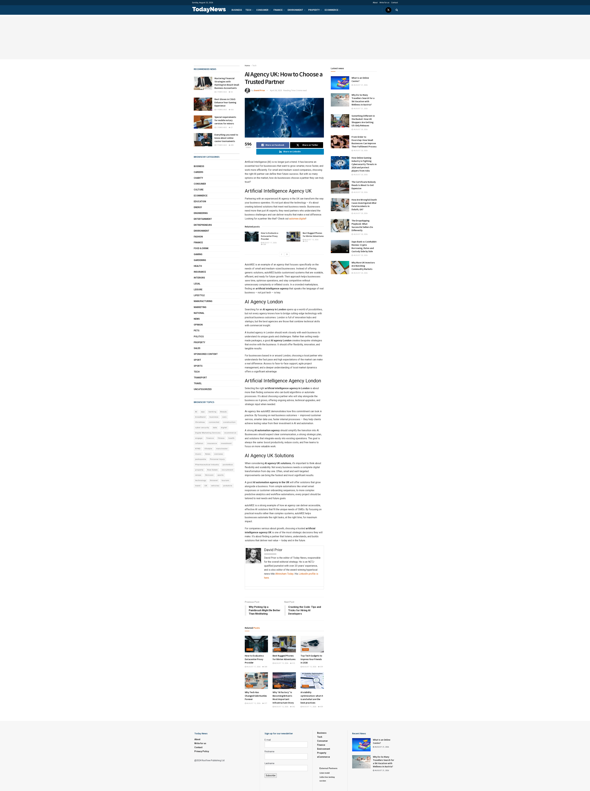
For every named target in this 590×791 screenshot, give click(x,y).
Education (200, 201)
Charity (198, 178)
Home (247, 66)
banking (212, 412)
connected (214, 422)
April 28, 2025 (276, 90)
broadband (200, 417)
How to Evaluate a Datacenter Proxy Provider (269, 236)
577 (265, 703)
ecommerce (230, 433)
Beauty (223, 412)
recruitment (227, 470)
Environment (295, 10)
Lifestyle (199, 295)
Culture (198, 189)
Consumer (262, 10)
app (203, 412)
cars (224, 417)
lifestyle (208, 449)
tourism (225, 480)
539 (321, 667)
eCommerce (331, 10)
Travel (198, 383)
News (197, 319)
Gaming (198, 254)
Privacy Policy (201, 751)
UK (206, 486)
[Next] (287, 254)
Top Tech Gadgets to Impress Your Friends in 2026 (311, 659)
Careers (198, 172)
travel (198, 486)
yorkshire (227, 486)
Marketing (200, 307)
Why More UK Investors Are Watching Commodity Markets (363, 265)
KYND (198, 449)
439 (321, 707)
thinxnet (214, 480)
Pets (196, 330)
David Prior (259, 90)
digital (224, 428)
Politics (199, 336)
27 (231, 127)
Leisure (198, 289)
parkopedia (200, 459)
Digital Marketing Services (207, 433)
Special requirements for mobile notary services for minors (225, 120)
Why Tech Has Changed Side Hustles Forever (256, 696)
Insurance (200, 272)
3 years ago (221, 110)
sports (221, 475)
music (198, 454)
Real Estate (212, 470)
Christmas (200, 422)
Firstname (269, 751)
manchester (222, 449)
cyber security (202, 428)
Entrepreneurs (203, 225)
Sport (197, 360)
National (199, 313)
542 (293, 707)
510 (306, 241)
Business (237, 10)
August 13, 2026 (311, 240)
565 (232, 110)
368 (264, 244)
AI (196, 412)
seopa (198, 475)
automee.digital (297, 218)
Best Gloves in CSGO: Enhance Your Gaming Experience (225, 102)
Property (314, 10)
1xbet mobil (324, 773)
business (214, 417)
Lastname (269, 763)
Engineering (201, 213)
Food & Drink (201, 248)
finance (210, 438)
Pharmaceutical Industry (207, 465)
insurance (212, 443)
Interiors (199, 277)
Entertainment (203, 219)
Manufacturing (203, 301)
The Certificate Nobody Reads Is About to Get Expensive (364, 185)
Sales (197, 348)
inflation (199, 443)
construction (229, 422)
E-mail (268, 740)
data (215, 428)
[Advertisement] (295, 37)
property (199, 470)
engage (199, 438)
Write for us (384, 3)
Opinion (198, 325)
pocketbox (228, 465)
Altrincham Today (284, 573)
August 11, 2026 (309, 707)
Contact (394, 3)
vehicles (215, 486)
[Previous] (281, 254)
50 (231, 92)
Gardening (200, 260)
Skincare (209, 475)
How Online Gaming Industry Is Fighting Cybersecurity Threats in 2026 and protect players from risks (364, 164)
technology (200, 480)
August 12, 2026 (253, 703)
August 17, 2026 (269, 243)
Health (198, 266)
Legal (197, 283)
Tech (248, 10)
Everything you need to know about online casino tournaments (226, 138)
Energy (198, 207)
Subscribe (270, 775)
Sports (198, 366)
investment (226, 443)
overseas (218, 454)
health (231, 438)
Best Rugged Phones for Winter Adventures (313, 234)
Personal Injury (217, 459)
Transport (200, 377)
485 (232, 145)
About (375, 3)
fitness (221, 438)
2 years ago (221, 92)
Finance (278, 10)
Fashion (198, 236)
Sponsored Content (206, 354)
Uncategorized (203, 389)
